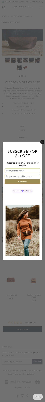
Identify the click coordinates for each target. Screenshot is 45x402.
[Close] (42, 142)
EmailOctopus (27, 191)
